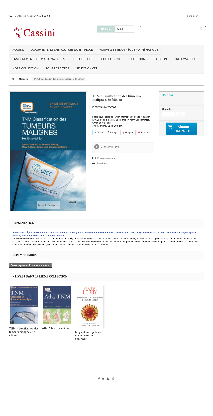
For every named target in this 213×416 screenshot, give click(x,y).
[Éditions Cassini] (35, 33)
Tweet (100, 132)
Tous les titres (57, 68)
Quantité (166, 109)
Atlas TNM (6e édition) (56, 328)
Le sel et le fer (83, 59)
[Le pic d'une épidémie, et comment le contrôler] (90, 307)
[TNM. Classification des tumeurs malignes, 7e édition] (24, 305)
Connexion (192, 15)
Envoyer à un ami (106, 158)
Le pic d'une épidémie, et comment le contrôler (89, 335)
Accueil (18, 50)
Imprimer (102, 163)
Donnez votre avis (109, 147)
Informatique (185, 59)
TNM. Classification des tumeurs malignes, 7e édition (23, 332)
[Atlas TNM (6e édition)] (57, 305)
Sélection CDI (86, 68)
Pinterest (145, 132)
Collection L (111, 59)
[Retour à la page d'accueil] (12, 79)
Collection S (138, 59)
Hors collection (25, 68)
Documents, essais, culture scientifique (62, 50)
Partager (113, 132)
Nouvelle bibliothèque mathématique (129, 50)
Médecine (161, 59)
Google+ (129, 132)
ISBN (95, 107)
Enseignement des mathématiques (38, 59)
